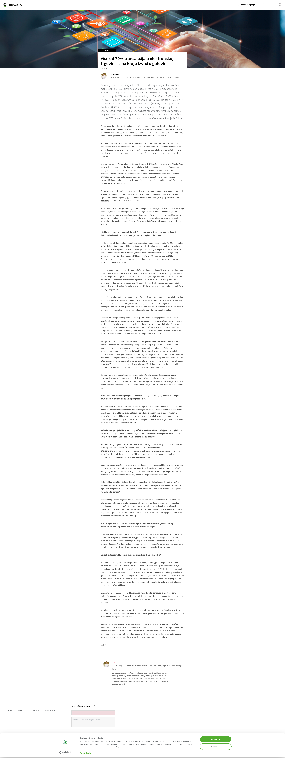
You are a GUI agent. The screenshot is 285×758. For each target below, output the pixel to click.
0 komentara (109, 645)
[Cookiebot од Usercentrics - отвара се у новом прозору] (65, 753)
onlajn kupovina (173, 273)
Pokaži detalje (85, 753)
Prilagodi (214, 746)
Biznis (107, 50)
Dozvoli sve (215, 739)
